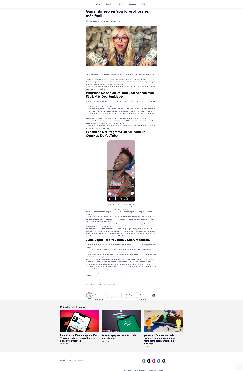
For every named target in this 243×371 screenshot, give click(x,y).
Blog (120, 4)
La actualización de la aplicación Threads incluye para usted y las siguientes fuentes (78, 338)
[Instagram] (153, 361)
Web (143, 4)
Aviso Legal (127, 370)
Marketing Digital (116, 21)
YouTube (94, 275)
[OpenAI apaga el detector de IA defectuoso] (121, 321)
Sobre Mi (109, 4)
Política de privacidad (156, 370)
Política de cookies (140, 370)
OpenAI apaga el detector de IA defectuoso (119, 336)
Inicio (98, 4)
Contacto (132, 4)
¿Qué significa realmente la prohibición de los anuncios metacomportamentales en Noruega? (159, 339)
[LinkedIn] (159, 361)
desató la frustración (139, 249)
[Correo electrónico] (163, 361)
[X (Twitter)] (149, 361)
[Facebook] (144, 361)
